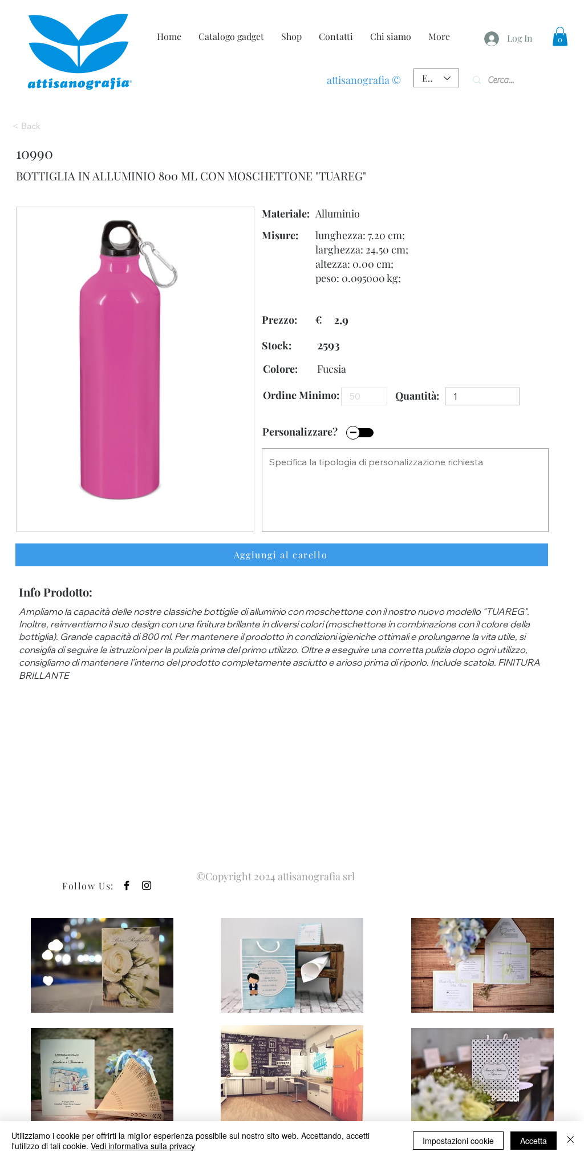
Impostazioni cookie (458, 1140)
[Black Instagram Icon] (146, 885)
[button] (560, 36)
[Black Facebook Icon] (126, 885)
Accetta (533, 1140)
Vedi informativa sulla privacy (143, 1145)
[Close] (570, 1140)
